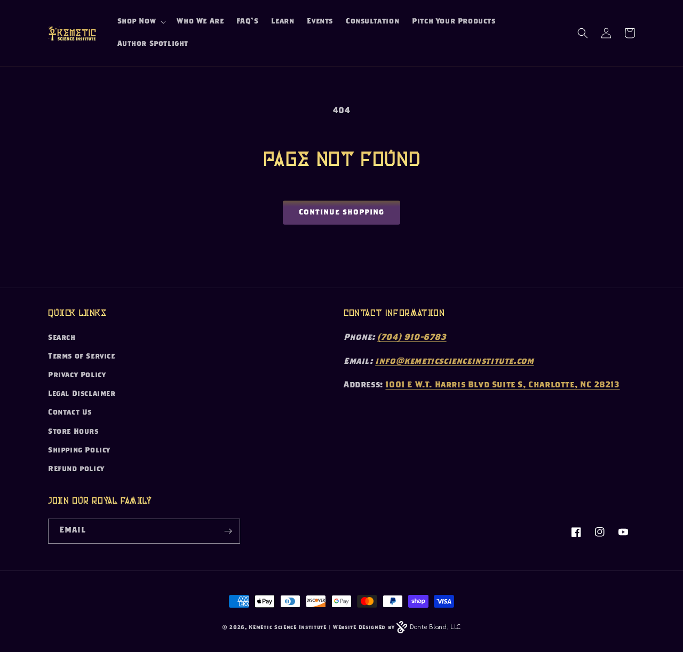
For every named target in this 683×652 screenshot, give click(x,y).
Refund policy (76, 469)
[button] (141, 22)
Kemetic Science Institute (288, 628)
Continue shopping (341, 213)
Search (62, 338)
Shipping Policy (79, 451)
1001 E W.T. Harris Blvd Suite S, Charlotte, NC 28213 (502, 385)
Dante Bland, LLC (435, 627)
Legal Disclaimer (82, 394)
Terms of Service (81, 357)
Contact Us (70, 413)
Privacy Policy (77, 375)
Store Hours (73, 432)
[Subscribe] (228, 531)
